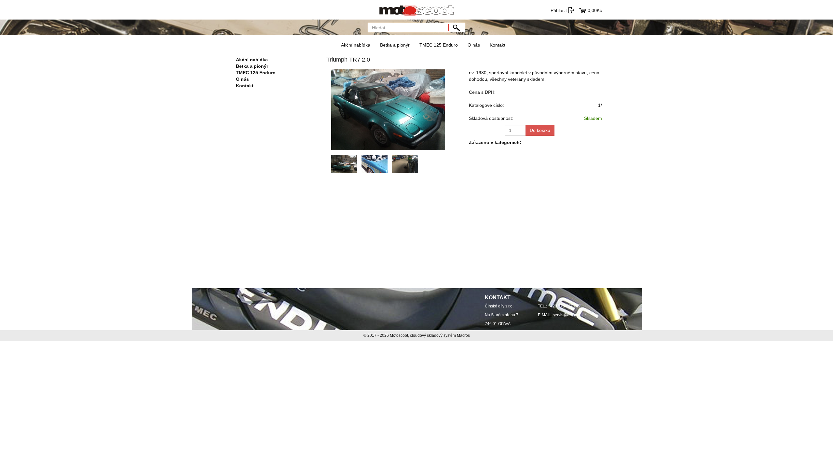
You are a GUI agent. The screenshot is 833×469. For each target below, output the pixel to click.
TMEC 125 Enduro (438, 45)
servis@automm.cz (569, 315)
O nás (474, 45)
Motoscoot (399, 335)
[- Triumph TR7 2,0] (388, 109)
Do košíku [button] (540, 130)
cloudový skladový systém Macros (440, 335)
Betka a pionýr (395, 45)
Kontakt (497, 45)
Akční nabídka (355, 45)
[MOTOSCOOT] (416, 10)
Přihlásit (559, 10)
